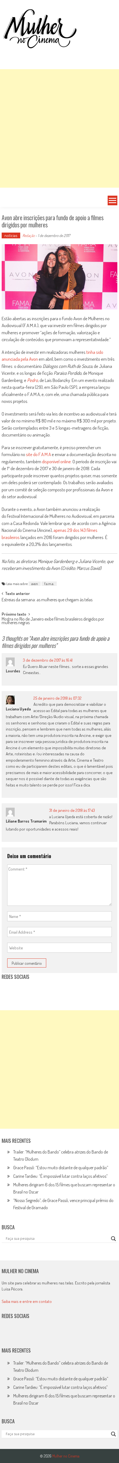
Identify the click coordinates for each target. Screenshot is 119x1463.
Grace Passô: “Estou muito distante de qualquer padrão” (60, 1167)
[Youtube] (44, 990)
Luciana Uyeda (18, 709)
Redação (28, 235)
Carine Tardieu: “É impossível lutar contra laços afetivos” (60, 1176)
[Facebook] (56, 990)
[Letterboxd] (20, 990)
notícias (10, 235)
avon (34, 583)
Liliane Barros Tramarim (26, 821)
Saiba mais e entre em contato (27, 1301)
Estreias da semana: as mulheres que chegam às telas (47, 600)
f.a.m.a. (49, 583)
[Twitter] (20, 1334)
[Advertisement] (59, 128)
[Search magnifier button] (113, 1239)
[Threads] (68, 990)
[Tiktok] (32, 990)
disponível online (56, 461)
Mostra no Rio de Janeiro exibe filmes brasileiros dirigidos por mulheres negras (53, 621)
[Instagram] (8, 990)
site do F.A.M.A (38, 454)
